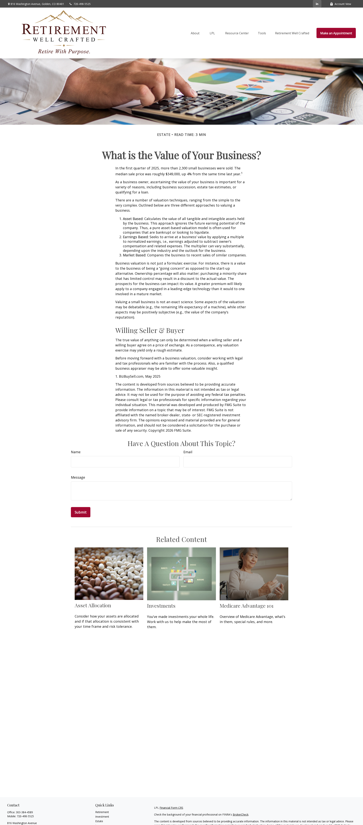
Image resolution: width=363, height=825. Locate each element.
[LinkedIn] (317, 4)
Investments (161, 605)
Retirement (102, 812)
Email (187, 452)
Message (78, 477)
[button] (195, 33)
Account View (343, 4)
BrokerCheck (240, 814)
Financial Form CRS (171, 807)
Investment (102, 816)
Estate (99, 821)
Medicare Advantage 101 (247, 605)
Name (76, 452)
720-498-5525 (82, 4)
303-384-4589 (24, 812)
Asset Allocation (93, 605)
